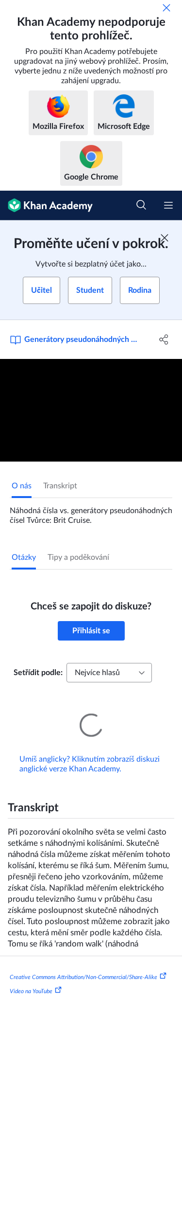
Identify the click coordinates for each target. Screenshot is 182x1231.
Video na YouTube (31, 978)
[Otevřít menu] (168, 205)
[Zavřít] (166, 8)
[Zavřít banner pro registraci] (164, 238)
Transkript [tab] (60, 486)
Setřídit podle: (38, 673)
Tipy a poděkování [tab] (78, 557)
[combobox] (109, 672)
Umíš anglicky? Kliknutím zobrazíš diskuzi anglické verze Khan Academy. (89, 750)
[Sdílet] (164, 339)
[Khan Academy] (46, 205)
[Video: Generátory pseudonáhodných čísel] (91, 410)
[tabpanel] (91, 511)
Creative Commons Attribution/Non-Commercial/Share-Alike (83, 963)
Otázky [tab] (24, 557)
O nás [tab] (22, 486)
